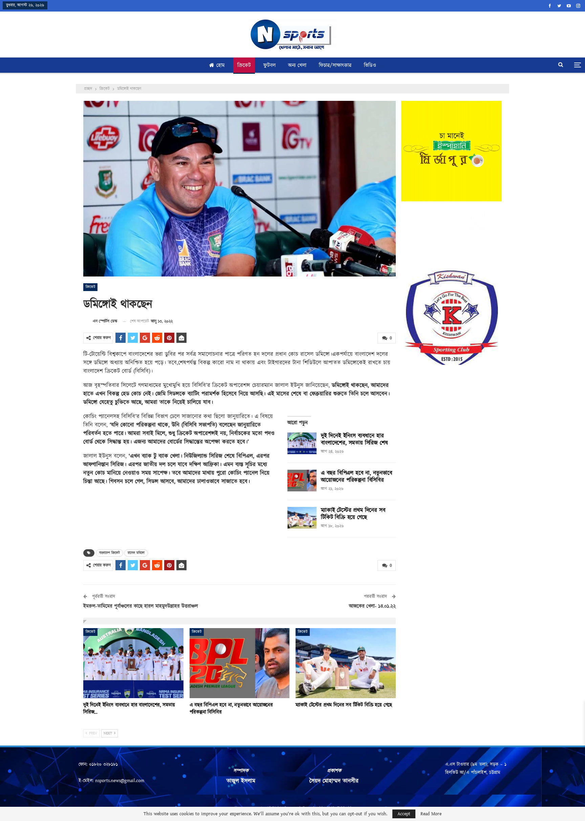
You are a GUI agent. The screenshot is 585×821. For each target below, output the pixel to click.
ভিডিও (370, 65)
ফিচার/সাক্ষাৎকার (335, 65)
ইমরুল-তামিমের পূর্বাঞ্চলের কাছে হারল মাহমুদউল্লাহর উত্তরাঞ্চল (140, 606)
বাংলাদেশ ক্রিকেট (109, 553)
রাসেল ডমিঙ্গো (136, 553)
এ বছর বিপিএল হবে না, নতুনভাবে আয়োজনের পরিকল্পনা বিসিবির (356, 476)
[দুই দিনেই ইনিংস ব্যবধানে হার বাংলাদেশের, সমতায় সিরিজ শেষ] (302, 443)
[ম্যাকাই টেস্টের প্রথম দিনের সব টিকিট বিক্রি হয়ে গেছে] (302, 518)
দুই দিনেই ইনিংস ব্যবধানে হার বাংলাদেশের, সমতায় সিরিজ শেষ (354, 439)
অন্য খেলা (297, 65)
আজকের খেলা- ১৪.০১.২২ (372, 606)
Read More (430, 814)
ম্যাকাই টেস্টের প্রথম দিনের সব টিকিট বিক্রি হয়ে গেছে (353, 514)
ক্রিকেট (244, 65)
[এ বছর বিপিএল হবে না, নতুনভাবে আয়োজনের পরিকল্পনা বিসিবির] (302, 480)
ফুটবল (269, 65)
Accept (403, 814)
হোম (220, 65)
